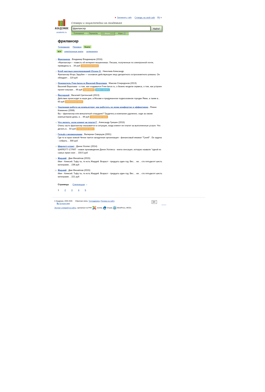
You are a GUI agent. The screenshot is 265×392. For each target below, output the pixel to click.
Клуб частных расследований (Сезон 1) (79, 71)
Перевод (77, 47)
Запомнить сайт (124, 18)
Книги (107, 33)
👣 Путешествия (63, 203)
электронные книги (73, 51)
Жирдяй (62, 158)
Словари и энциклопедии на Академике (96, 23)
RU (158, 18)
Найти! (156, 28)
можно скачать (102, 90)
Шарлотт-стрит (66, 146)
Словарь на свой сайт (145, 18)
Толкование (64, 47)
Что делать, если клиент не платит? (77, 122)
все (59, 51)
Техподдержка (94, 201)
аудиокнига (89, 90)
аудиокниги (92, 51)
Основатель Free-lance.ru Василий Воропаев (82, 83)
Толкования (78, 33)
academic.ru (61, 32)
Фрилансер (64, 59)
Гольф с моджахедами (70, 134)
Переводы (93, 33)
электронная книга (90, 66)
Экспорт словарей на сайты (65, 208)
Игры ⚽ (122, 33)
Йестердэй (63, 95)
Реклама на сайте (108, 201)
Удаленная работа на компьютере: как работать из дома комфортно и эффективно (103, 107)
